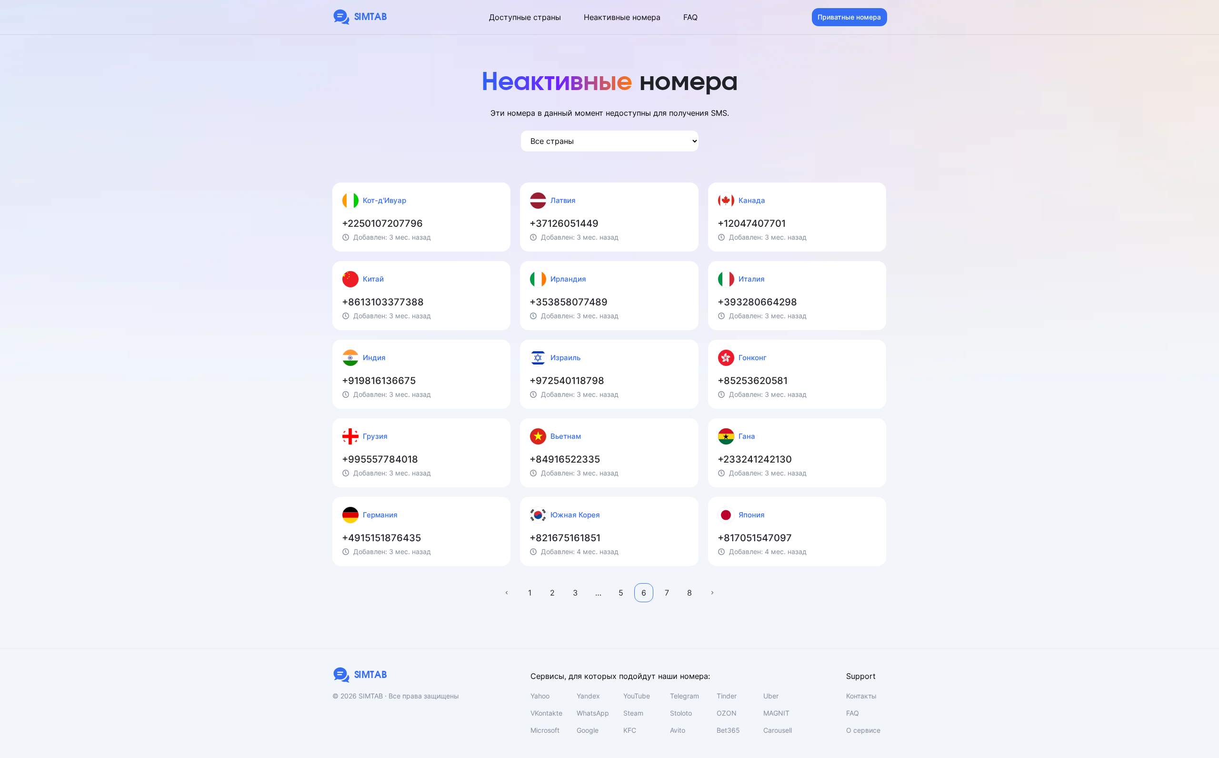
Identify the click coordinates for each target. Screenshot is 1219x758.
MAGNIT (776, 713)
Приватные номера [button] (849, 17)
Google (588, 730)
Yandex (588, 696)
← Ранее (506, 592)
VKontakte (546, 713)
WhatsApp (593, 713)
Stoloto (681, 713)
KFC (629, 730)
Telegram (684, 696)
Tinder (727, 696)
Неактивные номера (622, 17)
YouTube (636, 696)
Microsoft (545, 730)
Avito (677, 730)
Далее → (712, 592)
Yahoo (540, 696)
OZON (727, 713)
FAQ (690, 17)
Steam (633, 713)
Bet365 (728, 730)
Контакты (861, 696)
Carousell (777, 730)
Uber (771, 696)
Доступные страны (525, 17)
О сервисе (863, 730)
